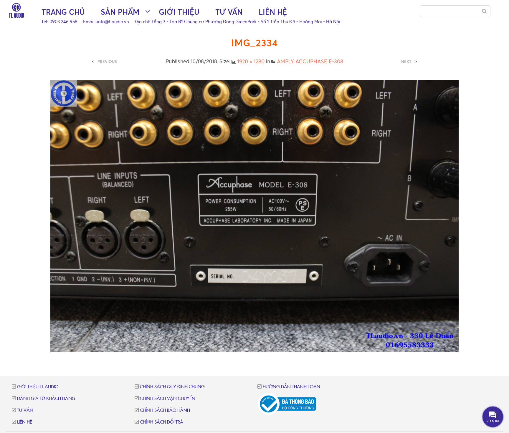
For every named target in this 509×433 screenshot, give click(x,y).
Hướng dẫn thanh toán (291, 386)
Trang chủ (63, 11)
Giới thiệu (179, 11)
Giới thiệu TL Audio (37, 386)
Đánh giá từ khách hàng (46, 398)
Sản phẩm (120, 11)
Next (406, 62)
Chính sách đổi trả (161, 422)
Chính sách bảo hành (165, 410)
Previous (107, 62)
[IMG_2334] (254, 215)
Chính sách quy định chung (172, 386)
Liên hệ (273, 11)
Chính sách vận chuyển (167, 398)
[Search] (484, 11)
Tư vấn (229, 11)
